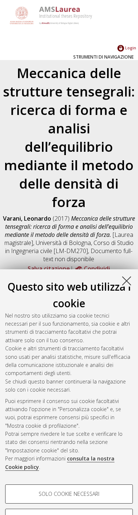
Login (130, 47)
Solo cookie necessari (69, 493)
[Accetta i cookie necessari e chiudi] (126, 281)
